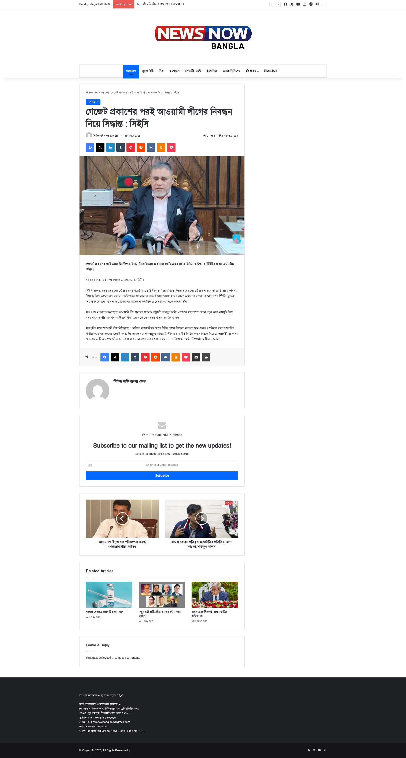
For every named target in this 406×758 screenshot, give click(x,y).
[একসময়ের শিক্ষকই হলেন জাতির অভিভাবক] (215, 595)
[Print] (206, 357)
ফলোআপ (174, 71)
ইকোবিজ (212, 71)
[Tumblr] (120, 147)
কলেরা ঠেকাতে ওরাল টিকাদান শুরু (104, 612)
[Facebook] (90, 147)
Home (92, 92)
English (270, 71)
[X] (100, 147)
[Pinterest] (130, 147)
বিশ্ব (161, 71)
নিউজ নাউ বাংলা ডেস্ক (103, 135)
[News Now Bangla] (203, 37)
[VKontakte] (151, 147)
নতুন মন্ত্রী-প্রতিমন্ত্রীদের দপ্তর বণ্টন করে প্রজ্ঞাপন (160, 4)
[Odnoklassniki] (161, 147)
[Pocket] (171, 147)
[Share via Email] (196, 357)
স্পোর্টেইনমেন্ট (193, 71)
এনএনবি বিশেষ (231, 71)
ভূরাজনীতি (148, 71)
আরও (252, 71)
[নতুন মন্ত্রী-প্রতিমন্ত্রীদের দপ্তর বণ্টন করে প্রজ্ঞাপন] (162, 595)
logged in (108, 658)
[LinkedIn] (110, 147)
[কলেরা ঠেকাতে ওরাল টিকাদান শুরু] (109, 595)
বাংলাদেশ (131, 71)
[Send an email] (116, 135)
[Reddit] (141, 147)
